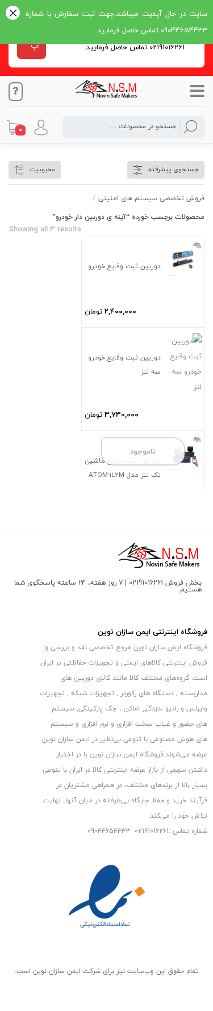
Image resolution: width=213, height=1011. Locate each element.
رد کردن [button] (13, 14)
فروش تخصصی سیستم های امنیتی (151, 198)
